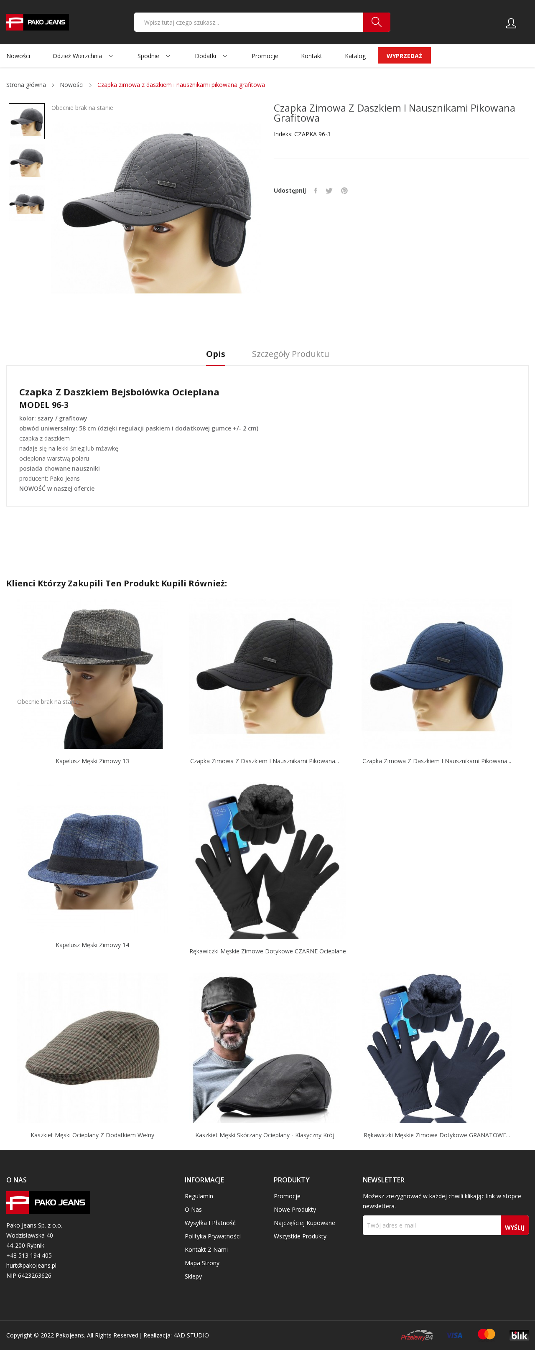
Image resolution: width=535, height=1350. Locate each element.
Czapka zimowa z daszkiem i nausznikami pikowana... (264, 761)
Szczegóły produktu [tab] (290, 354)
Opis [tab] (215, 354)
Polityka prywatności (213, 1236)
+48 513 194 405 (29, 1255)
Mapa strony (202, 1263)
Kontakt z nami (206, 1249)
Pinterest (344, 190)
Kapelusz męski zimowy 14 (92, 945)
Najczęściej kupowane (304, 1223)
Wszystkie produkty (300, 1236)
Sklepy (193, 1276)
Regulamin (199, 1196)
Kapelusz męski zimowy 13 (92, 761)
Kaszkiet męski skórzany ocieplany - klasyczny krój (264, 1135)
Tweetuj (329, 190)
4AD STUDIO (191, 1335)
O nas (193, 1209)
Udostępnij (315, 190)
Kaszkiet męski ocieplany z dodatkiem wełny (92, 1135)
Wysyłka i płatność (210, 1223)
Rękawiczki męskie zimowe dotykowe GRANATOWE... (437, 1135)
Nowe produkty (295, 1209)
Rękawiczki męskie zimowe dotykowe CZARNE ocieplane (267, 951)
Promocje (287, 1196)
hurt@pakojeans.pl (31, 1265)
